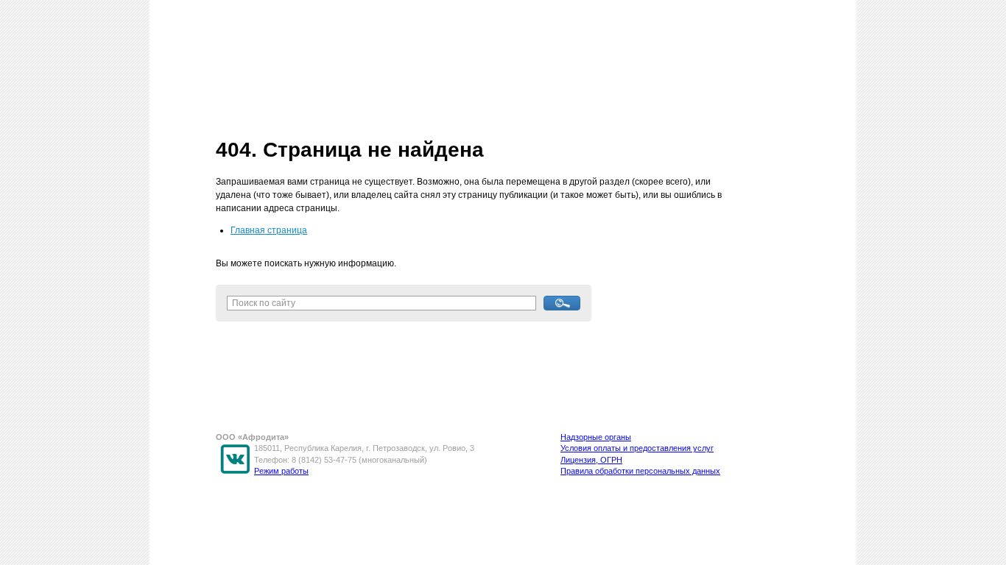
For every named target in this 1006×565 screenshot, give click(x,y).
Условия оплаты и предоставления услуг (637, 448)
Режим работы (281, 470)
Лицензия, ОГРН (591, 459)
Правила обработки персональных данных (640, 470)
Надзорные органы (595, 437)
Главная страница (269, 230)
